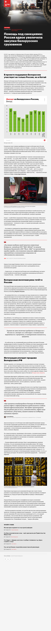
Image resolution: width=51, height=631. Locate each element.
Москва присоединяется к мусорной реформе (18, 527)
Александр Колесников (16, 29)
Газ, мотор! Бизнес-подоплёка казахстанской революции (21, 547)
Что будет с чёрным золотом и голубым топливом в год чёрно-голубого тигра (23, 541)
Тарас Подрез (14, 30)
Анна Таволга (14, 549)
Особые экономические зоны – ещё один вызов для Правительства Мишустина (24, 534)
